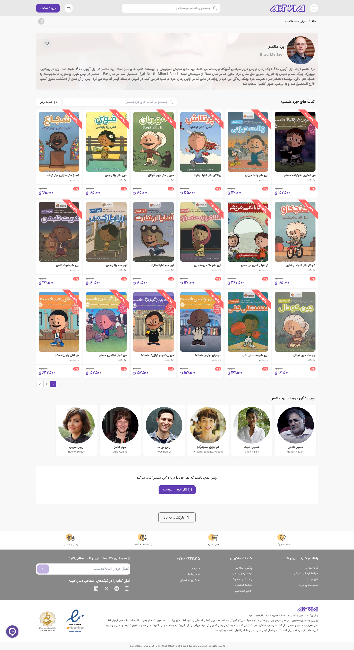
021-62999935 (188, 559)
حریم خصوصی (243, 590)
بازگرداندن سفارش (241, 579)
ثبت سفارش (311, 568)
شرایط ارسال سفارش (306, 573)
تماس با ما (194, 574)
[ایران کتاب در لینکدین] (96, 589)
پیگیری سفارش (243, 568)
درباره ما (195, 568)
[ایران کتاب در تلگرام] (117, 589)
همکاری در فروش (190, 580)
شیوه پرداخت (310, 579)
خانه (314, 21)
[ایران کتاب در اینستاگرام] (127, 589)
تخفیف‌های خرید (308, 585)
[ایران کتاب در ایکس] (106, 589)
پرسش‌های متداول (241, 573)
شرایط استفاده (243, 585)
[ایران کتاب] (287, 8)
